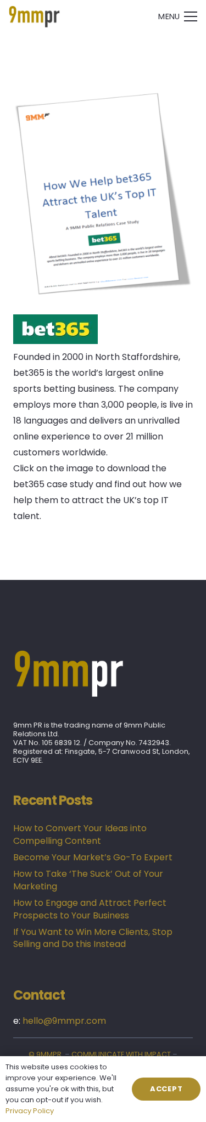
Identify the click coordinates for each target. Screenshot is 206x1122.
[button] (178, 16)
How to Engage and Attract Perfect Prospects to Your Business (89, 909)
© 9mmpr (45, 1054)
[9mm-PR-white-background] (103, 673)
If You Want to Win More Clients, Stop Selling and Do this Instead (92, 938)
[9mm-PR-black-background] (34, 16)
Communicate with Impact (121, 1054)
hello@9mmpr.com (64, 1020)
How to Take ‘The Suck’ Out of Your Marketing (88, 879)
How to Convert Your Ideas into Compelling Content (80, 834)
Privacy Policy (29, 1111)
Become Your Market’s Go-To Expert (92, 857)
